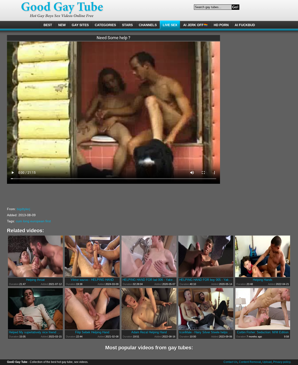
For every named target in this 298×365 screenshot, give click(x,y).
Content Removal (250, 362)
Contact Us (230, 362)
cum (19, 221)
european (37, 221)
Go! (235, 7)
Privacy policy (281, 362)
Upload (267, 362)
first (48, 221)
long (26, 221)
